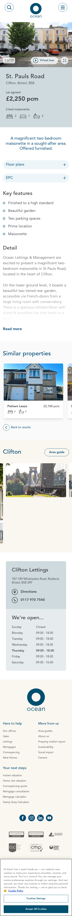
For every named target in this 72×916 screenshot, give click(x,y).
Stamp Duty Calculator (16, 802)
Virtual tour (47, 60)
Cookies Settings (36, 898)
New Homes (10, 757)
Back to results (21, 427)
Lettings (7, 741)
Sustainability (45, 747)
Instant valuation (12, 775)
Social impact (46, 752)
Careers (42, 757)
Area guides (45, 731)
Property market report (51, 741)
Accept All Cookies (36, 909)
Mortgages (9, 747)
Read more (12, 329)
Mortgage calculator (14, 797)
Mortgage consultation (16, 791)
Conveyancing (11, 752)
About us (43, 736)
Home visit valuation (14, 781)
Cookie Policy (15, 891)
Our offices (9, 731)
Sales (6, 736)
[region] (36, 887)
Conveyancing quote (15, 786)
